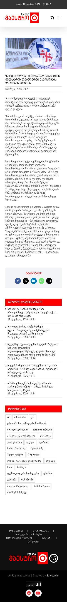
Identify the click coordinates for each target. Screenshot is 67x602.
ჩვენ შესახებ (16, 531)
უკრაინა (12, 479)
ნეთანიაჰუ (37, 448)
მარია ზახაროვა (16, 448)
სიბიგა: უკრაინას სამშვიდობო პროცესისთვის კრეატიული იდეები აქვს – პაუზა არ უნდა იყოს (32, 312)
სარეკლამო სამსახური (29, 534)
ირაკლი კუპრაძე (42, 429)
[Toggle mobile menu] (60, 18)
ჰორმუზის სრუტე (16, 492)
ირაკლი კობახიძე (17, 429)
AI (8, 417)
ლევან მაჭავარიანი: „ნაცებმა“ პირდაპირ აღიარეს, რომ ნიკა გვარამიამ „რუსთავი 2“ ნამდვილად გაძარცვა (33, 369)
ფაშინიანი (27, 479)
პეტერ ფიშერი (15, 454)
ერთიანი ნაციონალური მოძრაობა (27, 423)
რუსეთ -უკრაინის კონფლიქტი (24, 461)
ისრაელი (45, 436)
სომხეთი (22, 467)
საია (10, 467)
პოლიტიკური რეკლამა (19, 538)
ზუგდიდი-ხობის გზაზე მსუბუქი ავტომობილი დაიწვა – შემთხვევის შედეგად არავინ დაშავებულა (28, 330)
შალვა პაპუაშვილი (18, 486)
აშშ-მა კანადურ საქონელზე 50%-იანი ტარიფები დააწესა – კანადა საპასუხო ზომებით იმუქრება (30, 386)
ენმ (32, 417)
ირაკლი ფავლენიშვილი (21, 436)
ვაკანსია (47, 538)
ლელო (30, 442)
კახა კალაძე (14, 442)
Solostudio (52, 576)
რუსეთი (50, 461)
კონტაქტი (33, 541)
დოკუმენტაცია (41, 531)
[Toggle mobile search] (52, 18)
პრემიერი (33, 454)
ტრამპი (47, 473)
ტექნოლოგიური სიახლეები (23, 473)
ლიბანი (43, 442)
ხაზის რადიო (41, 486)
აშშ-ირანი (20, 417)
